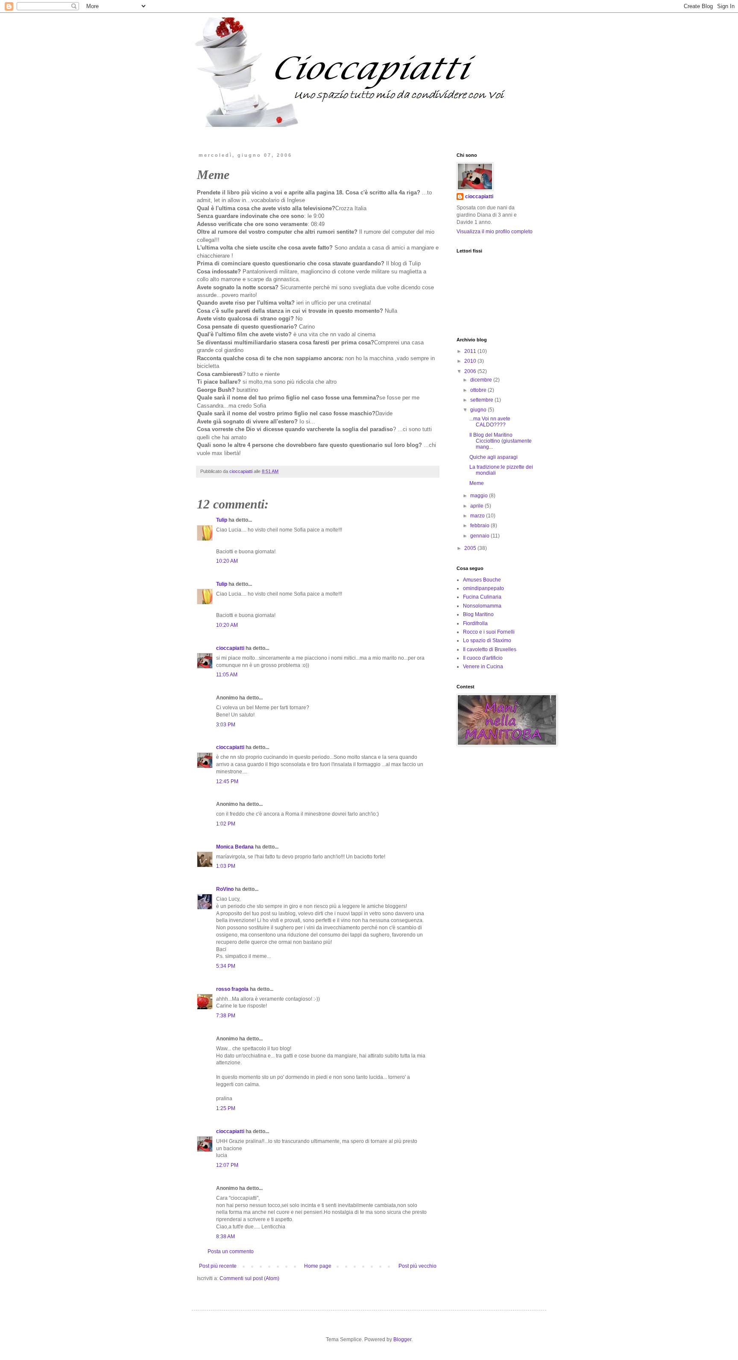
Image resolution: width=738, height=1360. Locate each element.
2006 (470, 371)
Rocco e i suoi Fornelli (489, 632)
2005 (470, 548)
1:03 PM (225, 866)
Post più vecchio (417, 1266)
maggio (479, 496)
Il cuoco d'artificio (483, 658)
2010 (470, 361)
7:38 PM (225, 1016)
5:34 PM (225, 966)
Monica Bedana (235, 847)
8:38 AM (225, 1237)
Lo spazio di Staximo (487, 640)
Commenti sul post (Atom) (249, 1278)
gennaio (480, 536)
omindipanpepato (483, 588)
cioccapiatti (230, 648)
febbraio (480, 526)
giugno (479, 410)
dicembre (481, 380)
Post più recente (218, 1266)
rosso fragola (232, 989)
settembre (482, 400)
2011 (470, 351)
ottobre (479, 390)
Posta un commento (231, 1251)
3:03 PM (225, 725)
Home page (317, 1266)
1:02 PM (225, 824)
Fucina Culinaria (482, 597)
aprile (477, 506)
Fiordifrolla (475, 623)
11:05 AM (226, 675)
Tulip (221, 520)
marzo (478, 516)
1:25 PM (225, 1108)
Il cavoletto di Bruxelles (489, 649)
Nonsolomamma (482, 606)
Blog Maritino (478, 614)
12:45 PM (227, 781)
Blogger (402, 1339)
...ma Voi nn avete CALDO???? (489, 422)
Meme (476, 483)
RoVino (225, 889)
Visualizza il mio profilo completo (495, 232)
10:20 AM (227, 561)
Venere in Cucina (483, 667)
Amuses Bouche (482, 580)
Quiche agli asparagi (493, 457)
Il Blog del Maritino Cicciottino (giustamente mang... (500, 441)
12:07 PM (227, 1165)
